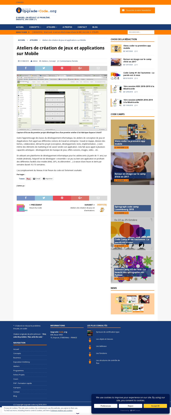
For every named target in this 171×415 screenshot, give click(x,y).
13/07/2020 (129, 65)
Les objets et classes (104, 339)
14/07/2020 (129, 51)
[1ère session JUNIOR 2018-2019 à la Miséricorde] (116, 103)
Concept (52, 61)
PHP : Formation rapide (22, 383)
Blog (95, 27)
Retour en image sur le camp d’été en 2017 (137, 60)
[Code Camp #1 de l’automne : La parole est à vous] (116, 76)
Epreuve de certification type (107, 332)
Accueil (20, 27)
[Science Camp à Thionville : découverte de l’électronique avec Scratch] (132, 299)
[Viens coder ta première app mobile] (116, 49)
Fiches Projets (19, 374)
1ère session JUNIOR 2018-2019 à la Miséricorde (138, 101)
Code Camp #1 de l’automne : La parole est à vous (138, 73)
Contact (82, 27)
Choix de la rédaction (124, 39)
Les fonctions (101, 353)
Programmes (18, 370)
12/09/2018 (129, 92)
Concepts (34, 27)
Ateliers (51, 27)
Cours (15, 379)
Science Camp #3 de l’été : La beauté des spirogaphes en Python (130, 272)
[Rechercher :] (141, 32)
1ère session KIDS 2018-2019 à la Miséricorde (138, 87)
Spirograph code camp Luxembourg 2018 (127, 208)
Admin (35, 61)
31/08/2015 (24, 61)
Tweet (22, 178)
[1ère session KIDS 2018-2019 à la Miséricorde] (116, 89)
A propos (67, 27)
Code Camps (118, 114)
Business (17, 357)
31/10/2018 (120, 213)
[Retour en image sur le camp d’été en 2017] (116, 62)
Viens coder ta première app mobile (137, 46)
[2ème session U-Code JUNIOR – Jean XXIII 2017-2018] (138, 308)
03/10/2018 (129, 78)
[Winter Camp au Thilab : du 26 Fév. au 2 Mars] (126, 308)
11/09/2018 (129, 105)
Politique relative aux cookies (61, 410)
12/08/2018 (120, 278)
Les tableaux (101, 346)
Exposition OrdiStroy (21, 362)
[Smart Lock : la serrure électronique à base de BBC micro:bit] (144, 299)
